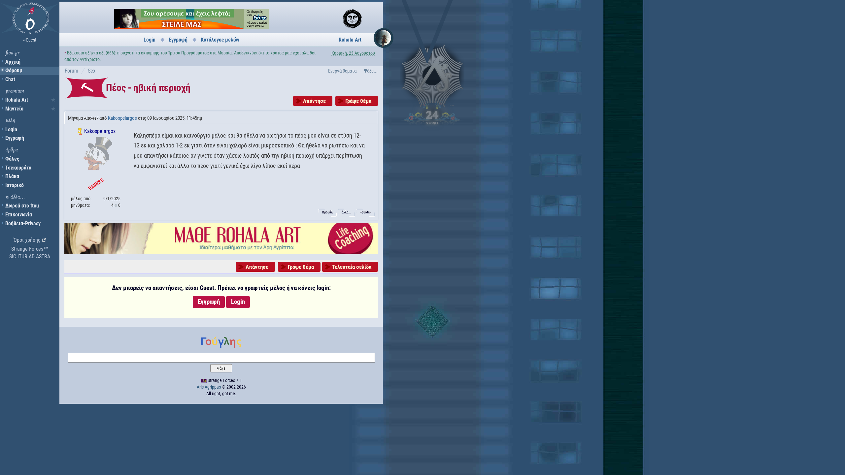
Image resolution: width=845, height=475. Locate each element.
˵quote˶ (365, 212)
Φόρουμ (13, 70)
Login (11, 129)
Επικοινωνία (18, 214)
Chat (10, 79)
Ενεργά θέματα (342, 71)
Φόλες (12, 159)
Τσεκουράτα (18, 168)
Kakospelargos (122, 118)
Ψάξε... (371, 71)
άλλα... (346, 212)
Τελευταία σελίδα (351, 267)
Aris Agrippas (209, 387)
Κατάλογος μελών (220, 40)
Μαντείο (14, 109)
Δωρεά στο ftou (22, 206)
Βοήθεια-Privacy (23, 223)
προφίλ (327, 212)
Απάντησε (314, 101)
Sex (91, 71)
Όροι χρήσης (27, 240)
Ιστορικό (14, 185)
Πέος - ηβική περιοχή (148, 87)
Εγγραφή (14, 138)
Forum (71, 71)
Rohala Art (16, 100)
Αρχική (12, 62)
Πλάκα (12, 176)
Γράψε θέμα (358, 101)
